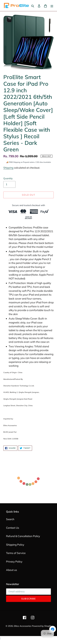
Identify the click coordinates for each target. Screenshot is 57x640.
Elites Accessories (22, 626)
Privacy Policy (14, 561)
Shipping (8, 167)
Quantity (8, 178)
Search (10, 519)
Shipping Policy (15, 544)
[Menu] (52, 5)
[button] (52, 630)
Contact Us (12, 527)
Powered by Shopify (42, 626)
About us (11, 569)
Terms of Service (16, 553)
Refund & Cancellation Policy (23, 536)
